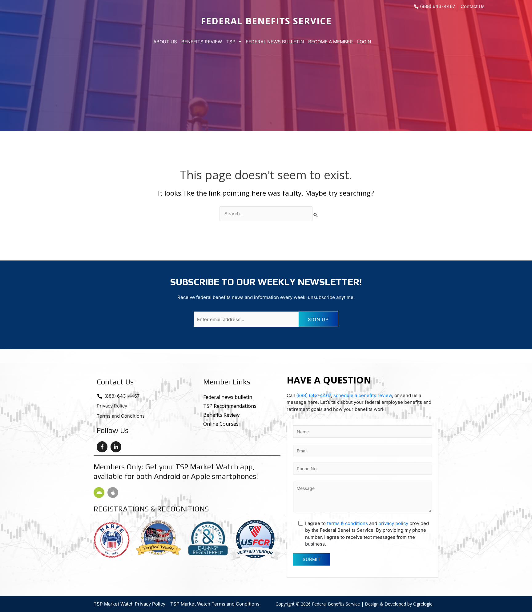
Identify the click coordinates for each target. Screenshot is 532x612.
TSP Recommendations (229, 406)
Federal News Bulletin (275, 42)
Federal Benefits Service (266, 21)
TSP (231, 42)
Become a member (330, 42)
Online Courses (221, 423)
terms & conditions (347, 523)
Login (364, 42)
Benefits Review (201, 42)
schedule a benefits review (362, 395)
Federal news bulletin (227, 397)
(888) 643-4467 (313, 395)
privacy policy (393, 523)
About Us (165, 42)
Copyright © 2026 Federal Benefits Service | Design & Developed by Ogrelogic (354, 604)
